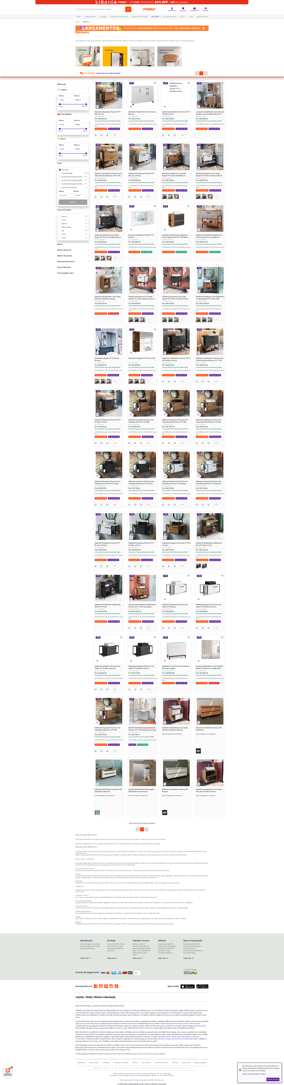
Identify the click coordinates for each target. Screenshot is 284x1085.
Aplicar (73, 202)
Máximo (77, 96)
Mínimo (61, 96)
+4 (182, 196)
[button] (110, 73)
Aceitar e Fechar (273, 1079)
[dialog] (259, 1073)
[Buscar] (128, 9)
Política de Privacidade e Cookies (254, 1074)
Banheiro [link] (86, 22)
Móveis (77, 22)
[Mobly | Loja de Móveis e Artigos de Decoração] (149, 9)
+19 (115, 135)
